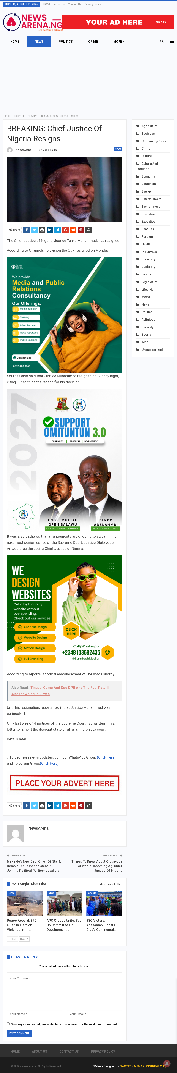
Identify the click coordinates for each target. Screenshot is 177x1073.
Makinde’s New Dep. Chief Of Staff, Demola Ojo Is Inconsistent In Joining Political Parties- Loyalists (34, 865)
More (117, 41)
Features (148, 229)
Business (148, 133)
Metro (146, 297)
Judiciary (148, 259)
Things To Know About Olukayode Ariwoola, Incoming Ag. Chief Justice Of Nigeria (96, 865)
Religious (148, 319)
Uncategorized (152, 349)
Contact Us (74, 4)
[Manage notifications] (166, 1063)
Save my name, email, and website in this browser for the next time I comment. (64, 1024)
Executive (148, 214)
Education (149, 184)
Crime (93, 41)
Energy (147, 191)
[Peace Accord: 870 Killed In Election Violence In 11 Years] (25, 903)
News (39, 41)
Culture (147, 156)
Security (147, 327)
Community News (154, 141)
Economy (148, 176)
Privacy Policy (93, 4)
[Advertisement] (88, 79)
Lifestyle (147, 289)
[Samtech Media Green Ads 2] (64, 613)
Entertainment (151, 199)
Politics (66, 41)
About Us (59, 4)
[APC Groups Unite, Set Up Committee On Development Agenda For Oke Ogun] (64, 903)
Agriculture (150, 126)
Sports (92, 893)
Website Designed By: (106, 1066)
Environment (151, 206)
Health (146, 244)
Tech (145, 342)
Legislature (150, 282)
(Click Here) (106, 757)
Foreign (147, 236)
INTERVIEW (149, 252)
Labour (147, 274)
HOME (47, 4)
